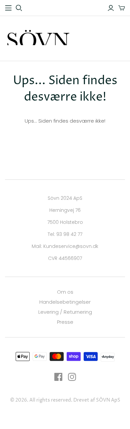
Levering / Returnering (65, 311)
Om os (65, 291)
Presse (65, 321)
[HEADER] (8, 8)
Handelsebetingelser (65, 301)
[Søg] (19, 8)
